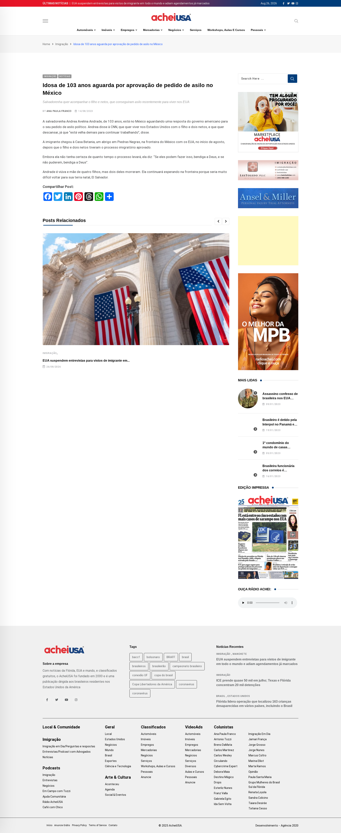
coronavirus (186, 684)
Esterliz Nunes (223, 787)
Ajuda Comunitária (54, 796)
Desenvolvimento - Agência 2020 (277, 825)
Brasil (220, 696)
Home (46, 44)
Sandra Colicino (258, 797)
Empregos (127, 30)
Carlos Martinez (224, 750)
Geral (110, 727)
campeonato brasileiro (187, 666)
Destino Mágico (224, 777)
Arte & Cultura (118, 777)
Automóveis (85, 30)
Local (108, 733)
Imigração (61, 44)
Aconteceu (112, 784)
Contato (113, 825)
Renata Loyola (257, 792)
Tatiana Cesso (257, 808)
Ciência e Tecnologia (118, 766)
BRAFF (171, 657)
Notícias (48, 757)
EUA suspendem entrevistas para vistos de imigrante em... (86, 360)
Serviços (195, 30)
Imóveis (107, 30)
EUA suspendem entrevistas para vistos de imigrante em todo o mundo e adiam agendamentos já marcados (141, 3)
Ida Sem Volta (222, 804)
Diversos (190, 766)
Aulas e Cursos (194, 771)
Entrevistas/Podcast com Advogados (67, 751)
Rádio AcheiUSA (53, 801)
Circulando (220, 760)
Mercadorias (151, 30)
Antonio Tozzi (222, 739)
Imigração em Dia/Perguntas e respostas (69, 746)
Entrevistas (50, 780)
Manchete (240, 654)
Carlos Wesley (223, 755)
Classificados (153, 727)
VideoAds (194, 727)
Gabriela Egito (222, 798)
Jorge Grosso (256, 744)
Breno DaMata (223, 744)
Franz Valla (221, 793)
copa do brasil (163, 675)
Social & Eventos (115, 794)
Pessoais (257, 30)
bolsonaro (153, 657)
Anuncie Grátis (62, 825)
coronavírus (140, 693)
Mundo (109, 750)
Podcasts (51, 768)
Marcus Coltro (257, 755)
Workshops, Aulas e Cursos (226, 30)
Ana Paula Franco (59, 111)
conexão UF (140, 675)
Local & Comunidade (61, 727)
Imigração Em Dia (259, 733)
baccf (136, 657)
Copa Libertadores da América (152, 684)
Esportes (111, 760)
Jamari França (257, 739)
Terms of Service (98, 825)
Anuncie (146, 777)
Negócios (174, 30)
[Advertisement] (268, 240)
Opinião (253, 771)
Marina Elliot (256, 760)
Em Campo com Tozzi (56, 791)
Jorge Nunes (256, 750)
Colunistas (223, 727)
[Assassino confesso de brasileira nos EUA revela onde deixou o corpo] (248, 398)
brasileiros (139, 666)
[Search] (296, 21)
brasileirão (159, 666)
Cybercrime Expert (225, 766)
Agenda (110, 789)
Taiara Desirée (257, 803)
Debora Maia (222, 771)
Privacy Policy (79, 825)
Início (49, 825)
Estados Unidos (239, 696)
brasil (185, 657)
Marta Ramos (257, 766)
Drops (217, 782)
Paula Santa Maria (260, 777)
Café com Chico (53, 807)
